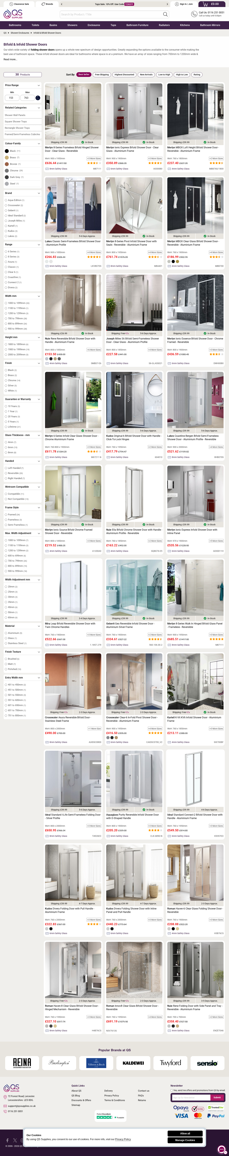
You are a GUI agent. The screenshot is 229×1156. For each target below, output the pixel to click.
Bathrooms (15, 25)
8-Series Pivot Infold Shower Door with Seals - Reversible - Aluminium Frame (131, 243)
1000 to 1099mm (18, 303)
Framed (14, 514)
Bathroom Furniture (137, 25)
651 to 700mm (17, 710)
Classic (13, 267)
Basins (53, 25)
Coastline (14, 277)
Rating (197, 74)
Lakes (12, 236)
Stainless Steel (17, 643)
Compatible (16, 493)
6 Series (13, 251)
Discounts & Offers (81, 1100)
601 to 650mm (17, 705)
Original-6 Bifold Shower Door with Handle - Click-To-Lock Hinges (133, 437)
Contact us (143, 1090)
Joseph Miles (16, 220)
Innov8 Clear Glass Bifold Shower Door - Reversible (132, 1007)
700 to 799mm (17, 318)
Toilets (35, 25)
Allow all (185, 1133)
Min (12, 92)
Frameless (15, 519)
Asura (12, 261)
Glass (12, 638)
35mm (12, 602)
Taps (113, 25)
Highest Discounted (124, 74)
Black (15, 151)
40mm (12, 607)
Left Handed (16, 468)
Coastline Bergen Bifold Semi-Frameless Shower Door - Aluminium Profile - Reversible (193, 437)
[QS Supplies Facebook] (7, 1140)
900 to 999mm (17, 328)
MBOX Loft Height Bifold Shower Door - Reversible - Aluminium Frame (193, 149)
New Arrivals (146, 74)
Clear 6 (13, 272)
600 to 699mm (17, 555)
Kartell (13, 225)
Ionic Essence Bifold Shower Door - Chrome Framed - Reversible (195, 340)
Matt (12, 664)
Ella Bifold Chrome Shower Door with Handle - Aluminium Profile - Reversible (134, 531)
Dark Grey (17, 177)
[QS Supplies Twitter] (15, 1140)
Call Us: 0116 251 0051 (211, 12)
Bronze (15, 164)
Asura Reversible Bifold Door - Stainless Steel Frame (68, 719)
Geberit (13, 210)
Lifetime (14, 426)
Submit (217, 1097)
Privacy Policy (111, 1095)
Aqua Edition (16, 200)
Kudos (12, 231)
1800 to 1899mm (18, 344)
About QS (76, 1090)
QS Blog (76, 1095)
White (12, 390)
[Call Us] (194, 14)
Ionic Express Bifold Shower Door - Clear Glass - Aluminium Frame (132, 149)
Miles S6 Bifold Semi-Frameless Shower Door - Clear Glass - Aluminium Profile (132, 340)
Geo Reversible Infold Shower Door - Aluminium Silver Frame (130, 625)
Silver (12, 385)
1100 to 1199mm (18, 308)
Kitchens (185, 25)
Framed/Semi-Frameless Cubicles (22, 134)
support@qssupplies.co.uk (22, 1106)
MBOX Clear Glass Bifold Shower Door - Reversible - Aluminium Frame (193, 243)
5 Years (13, 421)
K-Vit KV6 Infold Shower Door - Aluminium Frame (194, 719)
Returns (142, 1100)
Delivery (108, 1090)
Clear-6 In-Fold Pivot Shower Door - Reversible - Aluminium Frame (132, 719)
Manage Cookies (185, 1140)
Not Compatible (18, 499)
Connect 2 (14, 282)
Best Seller (84, 74)
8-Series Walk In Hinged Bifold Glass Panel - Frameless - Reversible (194, 625)
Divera (12, 287)
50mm (12, 612)
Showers (72, 25)
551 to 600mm (17, 700)
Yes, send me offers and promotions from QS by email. (199, 1090)
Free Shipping (102, 74)
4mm (12, 442)
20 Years (14, 416)
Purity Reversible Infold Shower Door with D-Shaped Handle (132, 816)
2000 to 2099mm (18, 354)
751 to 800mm (17, 715)
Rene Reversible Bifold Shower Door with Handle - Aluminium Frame (70, 340)
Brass (14, 157)
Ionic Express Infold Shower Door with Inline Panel (192, 531)
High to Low (182, 74)
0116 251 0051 (15, 1111)
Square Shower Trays (16, 121)
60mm (12, 617)
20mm (12, 586)
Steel (14, 183)
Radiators (164, 25)
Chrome (16, 170)
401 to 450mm (17, 684)
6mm (12, 447)
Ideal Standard (17, 215)
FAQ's (141, 1095)
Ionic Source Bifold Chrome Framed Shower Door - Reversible (68, 531)
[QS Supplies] (13, 13)
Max (27, 92)
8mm (12, 452)
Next (167, 4)
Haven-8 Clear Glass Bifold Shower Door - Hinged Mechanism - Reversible (72, 1007)
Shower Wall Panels (15, 115)
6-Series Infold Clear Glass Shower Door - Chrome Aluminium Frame (71, 437)
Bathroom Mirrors (210, 25)
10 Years (14, 406)
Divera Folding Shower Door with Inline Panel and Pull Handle (131, 910)
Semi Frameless (18, 524)
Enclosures (94, 25)
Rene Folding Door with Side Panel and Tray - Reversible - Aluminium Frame (194, 1007)
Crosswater (15, 205)
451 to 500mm (17, 689)
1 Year (12, 411)
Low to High (164, 74)
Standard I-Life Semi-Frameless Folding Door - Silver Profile (72, 816)
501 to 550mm (17, 695)
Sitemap (76, 1105)
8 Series (13, 256)
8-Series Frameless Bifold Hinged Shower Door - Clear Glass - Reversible (72, 149)
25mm (12, 591)
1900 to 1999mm (18, 349)
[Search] (165, 14)
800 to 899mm (17, 323)
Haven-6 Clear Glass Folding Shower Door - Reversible (195, 910)
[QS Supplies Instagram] (23, 1140)
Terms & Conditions (114, 1100)
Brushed (13, 658)
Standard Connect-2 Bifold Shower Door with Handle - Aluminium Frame (195, 816)
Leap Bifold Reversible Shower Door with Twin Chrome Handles (70, 625)
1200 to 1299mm (18, 313)
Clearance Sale (21, 4)
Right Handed (16, 478)
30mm (12, 597)
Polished (14, 669)
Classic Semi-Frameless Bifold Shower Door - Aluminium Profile (72, 243)
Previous (61, 4)
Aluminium (15, 633)
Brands (49, 4)
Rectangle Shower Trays (17, 128)
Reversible (15, 473)
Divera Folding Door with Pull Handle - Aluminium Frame (69, 910)
